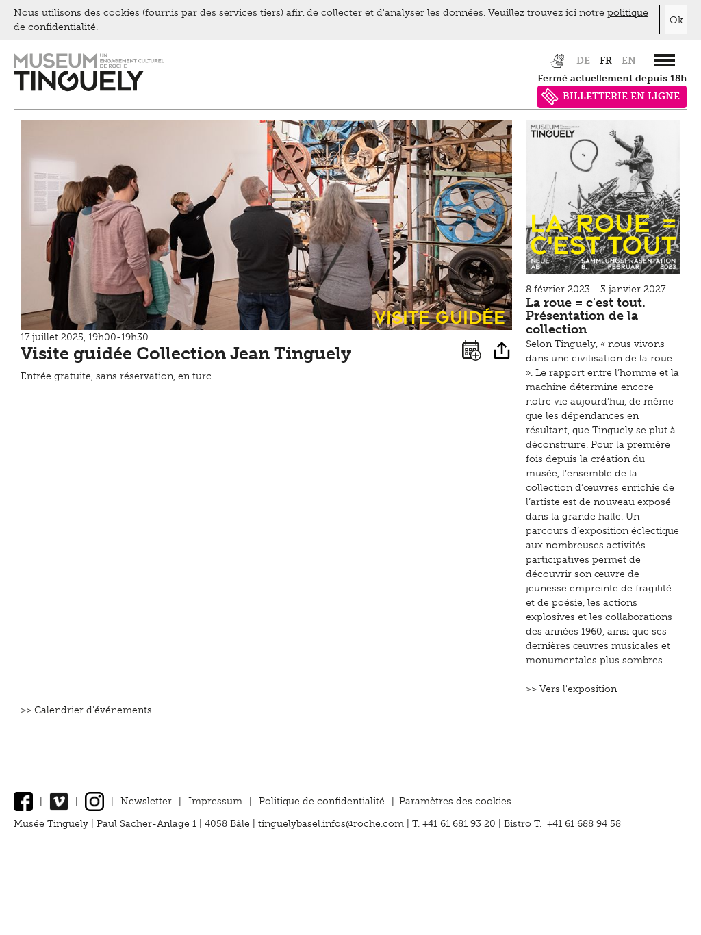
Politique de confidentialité (322, 801)
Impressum (215, 801)
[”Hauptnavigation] (664, 60)
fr (606, 60)
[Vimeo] (58, 801)
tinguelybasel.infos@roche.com (332, 824)
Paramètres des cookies (455, 801)
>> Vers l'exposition (571, 689)
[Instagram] (94, 801)
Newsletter (146, 801)
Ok (676, 20)
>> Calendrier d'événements (86, 710)
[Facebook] (23, 801)
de (583, 60)
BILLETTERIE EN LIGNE (621, 96)
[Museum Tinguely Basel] (89, 88)
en (629, 60)
